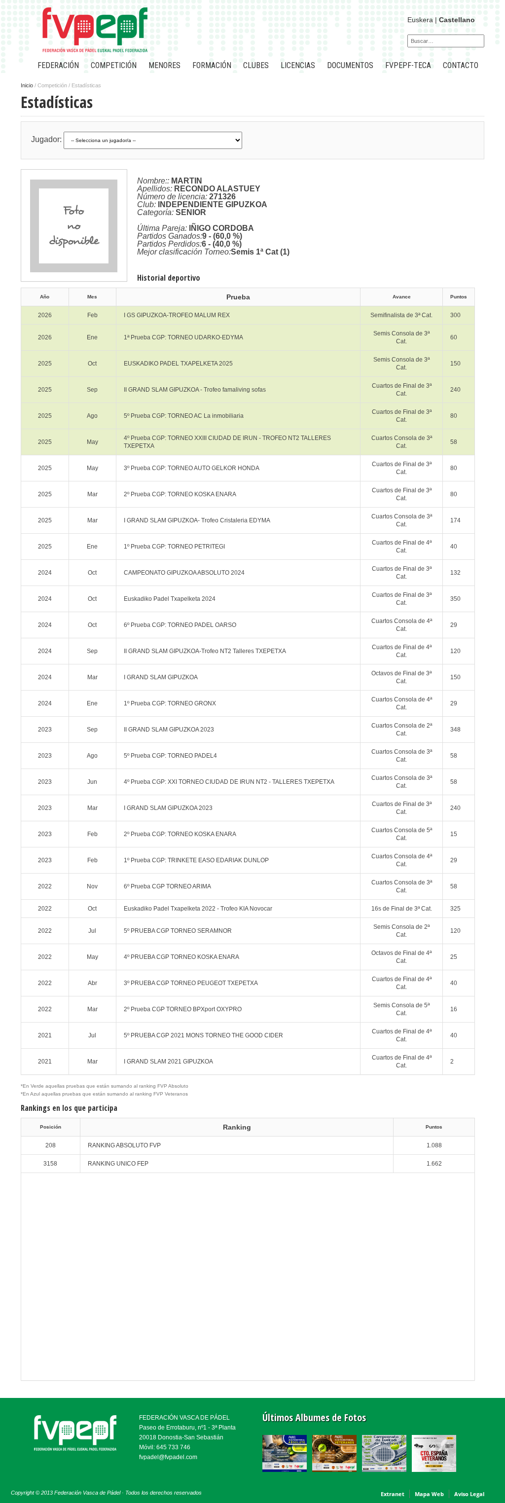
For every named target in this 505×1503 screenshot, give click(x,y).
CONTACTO (460, 65)
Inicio (27, 85)
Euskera (420, 20)
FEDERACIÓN (58, 65)
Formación (211, 65)
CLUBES (256, 65)
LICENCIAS (298, 65)
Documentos (350, 65)
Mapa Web (429, 1494)
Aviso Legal (469, 1494)
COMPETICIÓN (114, 65)
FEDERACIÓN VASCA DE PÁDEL (184, 1417)
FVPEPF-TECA (408, 65)
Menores (164, 65)
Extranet (392, 1494)
